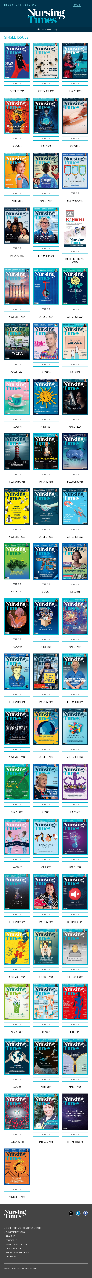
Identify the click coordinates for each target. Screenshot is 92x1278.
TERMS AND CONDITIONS (17, 1252)
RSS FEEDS (11, 1256)
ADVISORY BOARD (14, 1248)
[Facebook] (85, 1213)
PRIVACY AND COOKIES (16, 1244)
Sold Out (17, 83)
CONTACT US (11, 1240)
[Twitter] (71, 1213)
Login (77, 4)
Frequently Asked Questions (20, 4)
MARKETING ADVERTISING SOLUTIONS (23, 1228)
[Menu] (86, 4)
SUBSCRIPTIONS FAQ (15, 1232)
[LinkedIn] (78, 1213)
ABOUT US (10, 1236)
